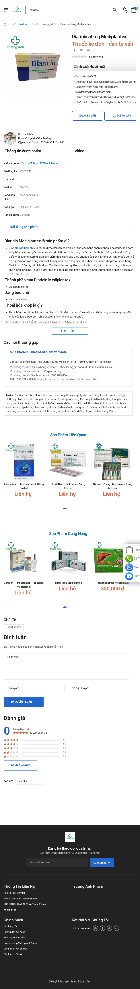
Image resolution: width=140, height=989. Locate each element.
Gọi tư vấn (123, 115)
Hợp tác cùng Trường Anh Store (20, 943)
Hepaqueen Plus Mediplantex (112, 582)
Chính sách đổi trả (13, 954)
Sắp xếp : (9, 781)
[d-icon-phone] (125, 10)
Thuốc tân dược (19, 24)
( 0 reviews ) (96, 57)
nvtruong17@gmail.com (24, 898)
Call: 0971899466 (81, 928)
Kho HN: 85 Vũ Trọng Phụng (31, 904)
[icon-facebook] (74, 50)
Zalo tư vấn (87, 115)
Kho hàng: (10, 904)
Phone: (8, 893)
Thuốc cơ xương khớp (44, 24)
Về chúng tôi (10, 926)
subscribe (99, 862)
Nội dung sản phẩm (24, 227)
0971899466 (19, 893)
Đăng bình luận (21, 701)
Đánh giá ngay (20, 765)
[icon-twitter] (81, 50)
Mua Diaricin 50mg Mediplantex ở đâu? (38, 352)
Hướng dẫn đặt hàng (14, 932)
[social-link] (95, 928)
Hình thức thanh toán (14, 937)
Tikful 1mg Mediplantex (68, 582)
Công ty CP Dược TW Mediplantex (39, 163)
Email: (7, 898)
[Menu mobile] (6, 9)
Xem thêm (68, 331)
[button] (64, 508)
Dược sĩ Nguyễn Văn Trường (35, 138)
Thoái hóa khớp (13, 627)
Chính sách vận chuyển (15, 948)
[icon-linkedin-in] (88, 50)
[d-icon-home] (5, 24)
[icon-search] (114, 10)
